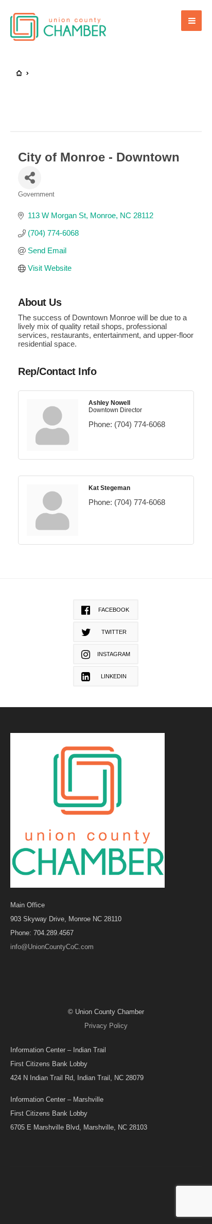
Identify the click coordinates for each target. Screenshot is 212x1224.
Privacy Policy (106, 1026)
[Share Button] (29, 177)
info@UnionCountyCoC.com (52, 947)
